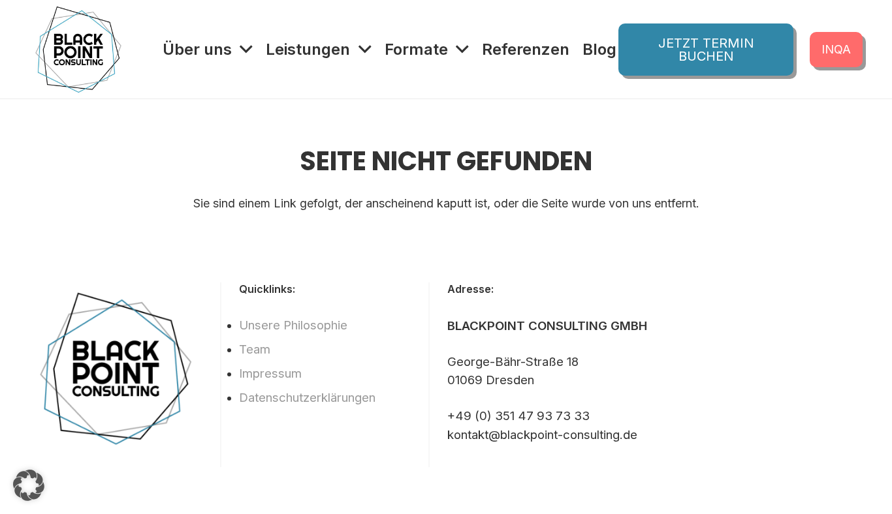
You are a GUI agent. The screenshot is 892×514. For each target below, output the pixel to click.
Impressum (270, 373)
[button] (28, 485)
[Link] (78, 49)
